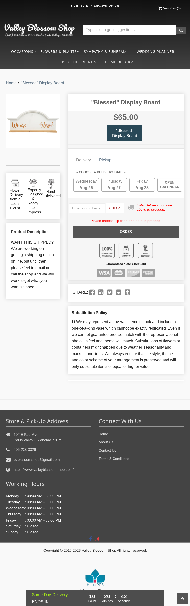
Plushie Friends (79, 61)
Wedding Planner (155, 51)
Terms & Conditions (114, 459)
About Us (106, 442)
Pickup (105, 160)
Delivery (83, 160)
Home (11, 83)
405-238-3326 (106, 6)
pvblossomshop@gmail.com (37, 459)
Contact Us (107, 450)
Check (115, 208)
